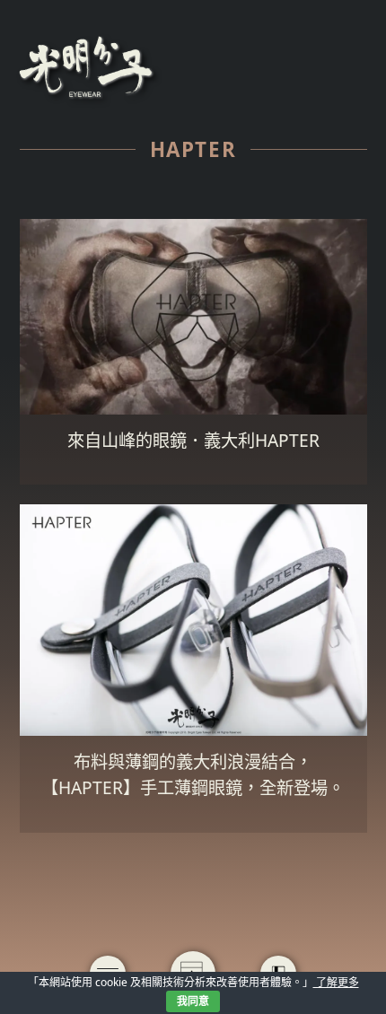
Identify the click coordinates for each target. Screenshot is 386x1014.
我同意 (193, 1001)
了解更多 (336, 982)
